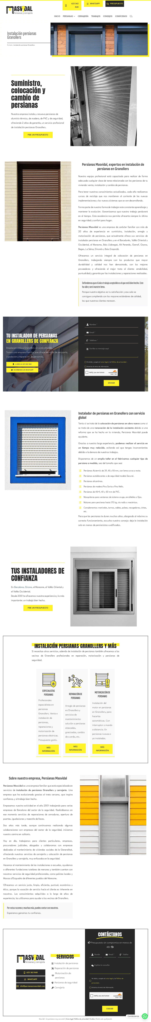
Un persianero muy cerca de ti (55, 1019)
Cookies (92, 1019)
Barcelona (19, 587)
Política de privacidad (119, 362)
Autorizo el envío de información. (98, 366)
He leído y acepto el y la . (107, 362)
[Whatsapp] (145, 1016)
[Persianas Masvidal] (19, 6)
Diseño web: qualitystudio (104, 1019)
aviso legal (104, 362)
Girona (28, 587)
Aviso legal (69, 1019)
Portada (9, 45)
